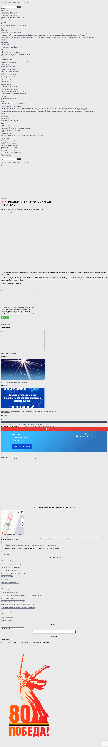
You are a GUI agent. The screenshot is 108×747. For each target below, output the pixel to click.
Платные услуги (6, 20)
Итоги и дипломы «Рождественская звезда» (14, 382)
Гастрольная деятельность (9, 73)
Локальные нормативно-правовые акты (13, 17)
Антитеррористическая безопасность (12, 47)
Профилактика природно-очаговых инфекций (15, 54)
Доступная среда (6, 79)
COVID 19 (3, 57)
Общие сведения (6, 10)
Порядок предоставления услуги (11, 32)
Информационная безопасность (11, 56)
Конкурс (3, 198)
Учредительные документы (9, 15)
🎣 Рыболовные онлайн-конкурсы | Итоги (17, 307)
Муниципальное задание (8, 24)
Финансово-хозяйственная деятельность (13, 25)
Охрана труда (5, 51)
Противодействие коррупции (10, 46)
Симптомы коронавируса (8, 62)
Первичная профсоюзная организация (13, 29)
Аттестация (4, 30)
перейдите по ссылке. (13, 539)
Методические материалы (9, 74)
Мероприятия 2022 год (8, 76)
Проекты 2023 (5, 68)
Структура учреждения (8, 14)
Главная (3, 8)
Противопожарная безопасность (11, 52)
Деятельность (5, 64)
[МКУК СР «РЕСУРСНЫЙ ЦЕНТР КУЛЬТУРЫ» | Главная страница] (14, 2)
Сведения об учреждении (9, 12)
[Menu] (1, 5)
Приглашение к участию (8, 353)
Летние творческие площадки (10, 71)
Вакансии (4, 22)
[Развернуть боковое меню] (1, 419)
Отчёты (3, 27)
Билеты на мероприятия (8, 69)
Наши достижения (6, 81)
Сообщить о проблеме (22, 447)
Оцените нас (4, 42)
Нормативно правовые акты (9, 59)
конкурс (7, 324)
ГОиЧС (3, 49)
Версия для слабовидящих (56, 429)
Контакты (4, 39)
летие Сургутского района (10, 78)
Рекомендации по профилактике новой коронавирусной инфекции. (22, 61)
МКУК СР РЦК (9, 209)
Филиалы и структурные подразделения (13, 19)
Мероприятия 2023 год (8, 66)
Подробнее (5, 318)
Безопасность (5, 44)
